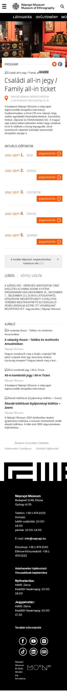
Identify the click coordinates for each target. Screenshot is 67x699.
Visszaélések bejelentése (31, 573)
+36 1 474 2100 (36, 513)
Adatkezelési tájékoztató (31, 568)
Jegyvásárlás (47, 153)
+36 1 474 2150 (38, 547)
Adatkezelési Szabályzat (18, 448)
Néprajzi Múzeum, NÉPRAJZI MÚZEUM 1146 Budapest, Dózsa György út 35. (30, 98)
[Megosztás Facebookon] (60, 64)
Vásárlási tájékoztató (47, 448)
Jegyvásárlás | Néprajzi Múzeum (43, 309)
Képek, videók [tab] (31, 276)
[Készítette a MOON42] (39, 667)
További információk (28, 627)
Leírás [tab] (10, 276)
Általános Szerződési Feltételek (32, 443)
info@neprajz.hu (35, 538)
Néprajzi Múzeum (14, 349)
